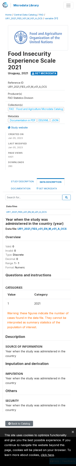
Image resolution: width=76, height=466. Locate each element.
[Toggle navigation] (68, 5)
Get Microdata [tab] (48, 188)
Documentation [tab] (20, 188)
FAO (41, 14)
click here (47, 455)
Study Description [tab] (22, 181)
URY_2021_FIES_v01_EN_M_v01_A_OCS (26, 212)
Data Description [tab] (51, 182)
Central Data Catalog (25, 14)
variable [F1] (51, 18)
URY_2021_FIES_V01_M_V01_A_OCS (23, 18)
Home (8, 14)
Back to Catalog (20, 423)
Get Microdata (45, 73)
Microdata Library (26, 5)
